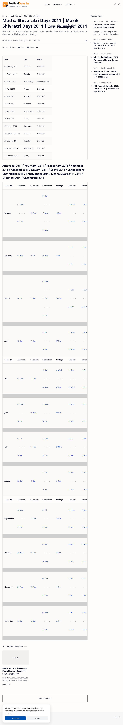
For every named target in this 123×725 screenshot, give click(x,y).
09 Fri (44, 510)
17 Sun (33, 341)
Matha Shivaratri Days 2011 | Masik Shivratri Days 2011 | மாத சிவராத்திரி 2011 (15, 671)
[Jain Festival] (107, 54)
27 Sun (84, 307)
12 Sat (84, 247)
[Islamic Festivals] (108, 68)
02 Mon (20, 378)
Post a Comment (45, 698)
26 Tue (84, 349)
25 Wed (72, 387)
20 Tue (71, 527)
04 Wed (59, 370)
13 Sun (84, 290)
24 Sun (84, 455)
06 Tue (84, 510)
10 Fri (84, 404)
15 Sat (58, 213)
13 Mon (45, 404)
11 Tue (33, 553)
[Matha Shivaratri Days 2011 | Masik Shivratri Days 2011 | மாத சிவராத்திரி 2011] (15, 657)
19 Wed (33, 213)
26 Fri (84, 387)
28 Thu (45, 455)
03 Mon (20, 204)
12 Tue (84, 332)
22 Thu (45, 629)
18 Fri (32, 256)
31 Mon (45, 230)
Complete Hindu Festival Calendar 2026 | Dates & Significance (105, 46)
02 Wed (20, 256)
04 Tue (20, 221)
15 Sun (45, 370)
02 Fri (71, 612)
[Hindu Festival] (108, 39)
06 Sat (71, 472)
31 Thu (45, 315)
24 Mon (45, 561)
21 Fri (84, 561)
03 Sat (19, 341)
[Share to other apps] (37, 47)
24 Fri (84, 421)
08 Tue (45, 578)
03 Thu (71, 578)
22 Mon (85, 489)
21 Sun (58, 481)
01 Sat (44, 196)
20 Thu (71, 561)
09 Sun (45, 544)
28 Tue (45, 421)
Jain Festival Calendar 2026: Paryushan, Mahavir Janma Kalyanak (106, 60)
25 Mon (72, 349)
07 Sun (84, 472)
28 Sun (20, 481)
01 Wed (20, 404)
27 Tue (20, 527)
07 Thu (58, 341)
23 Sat (71, 455)
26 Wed (72, 221)
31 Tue (58, 387)
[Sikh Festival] (107, 82)
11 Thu (45, 472)
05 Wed (85, 544)
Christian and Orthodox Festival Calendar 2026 (104, 26)
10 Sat (32, 621)
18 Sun (58, 518)
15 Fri (44, 332)
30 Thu (20, 421)
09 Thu (71, 404)
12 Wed (72, 204)
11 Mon (72, 332)
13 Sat (32, 481)
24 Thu (20, 587)
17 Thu (45, 298)
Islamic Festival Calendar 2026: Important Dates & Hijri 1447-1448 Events (107, 74)
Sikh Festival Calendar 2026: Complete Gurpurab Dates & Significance (106, 89)
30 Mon (45, 387)
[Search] (119, 4)
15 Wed (33, 413)
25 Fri (71, 264)
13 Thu (84, 204)
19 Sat (32, 298)
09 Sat (84, 438)
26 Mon (20, 510)
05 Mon (72, 510)
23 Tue (45, 595)
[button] (115, 4)
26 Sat (84, 264)
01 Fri (19, 438)
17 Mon (45, 213)
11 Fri (58, 256)
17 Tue (33, 378)
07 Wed (45, 612)
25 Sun (45, 527)
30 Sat (44, 349)
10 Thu (58, 298)
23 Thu (71, 421)
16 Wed (45, 256)
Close (37, 718)
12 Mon (33, 518)
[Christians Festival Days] (111, 21)
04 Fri (19, 298)
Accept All (15, 718)
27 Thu (84, 221)
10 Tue (71, 370)
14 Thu (33, 447)
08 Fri (71, 438)
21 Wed (85, 527)
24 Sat (19, 621)
